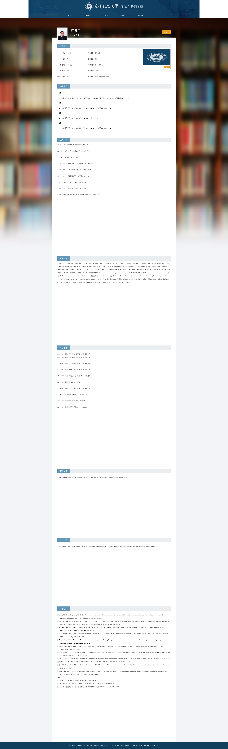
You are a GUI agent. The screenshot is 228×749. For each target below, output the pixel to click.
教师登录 (140, 15)
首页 (69, 15)
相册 (167, 67)
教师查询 (122, 15)
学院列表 (87, 15)
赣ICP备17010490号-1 (151, 745)
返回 (167, 32)
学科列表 (105, 15)
